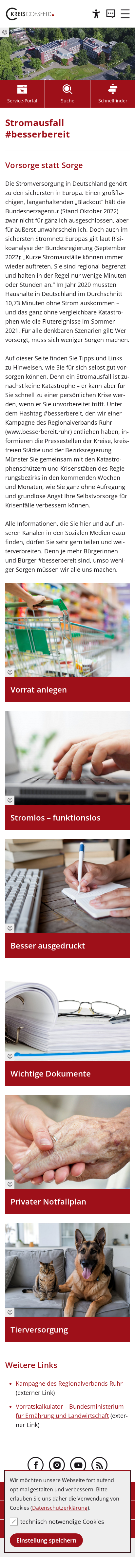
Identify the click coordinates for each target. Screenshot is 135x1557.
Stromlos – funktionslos (55, 817)
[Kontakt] (110, 13)
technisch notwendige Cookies (62, 1521)
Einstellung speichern (46, 1540)
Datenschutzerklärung (59, 1507)
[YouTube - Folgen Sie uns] (78, 1465)
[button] (125, 13)
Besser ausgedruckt (47, 945)
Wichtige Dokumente (50, 1073)
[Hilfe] (96, 13)
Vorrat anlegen (38, 689)
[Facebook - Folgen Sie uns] (36, 1465)
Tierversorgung (39, 1329)
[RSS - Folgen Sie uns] (99, 1465)
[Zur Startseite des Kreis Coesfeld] (30, 14)
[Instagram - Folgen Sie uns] (57, 1465)
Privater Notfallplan (48, 1201)
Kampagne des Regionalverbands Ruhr (69, 1383)
